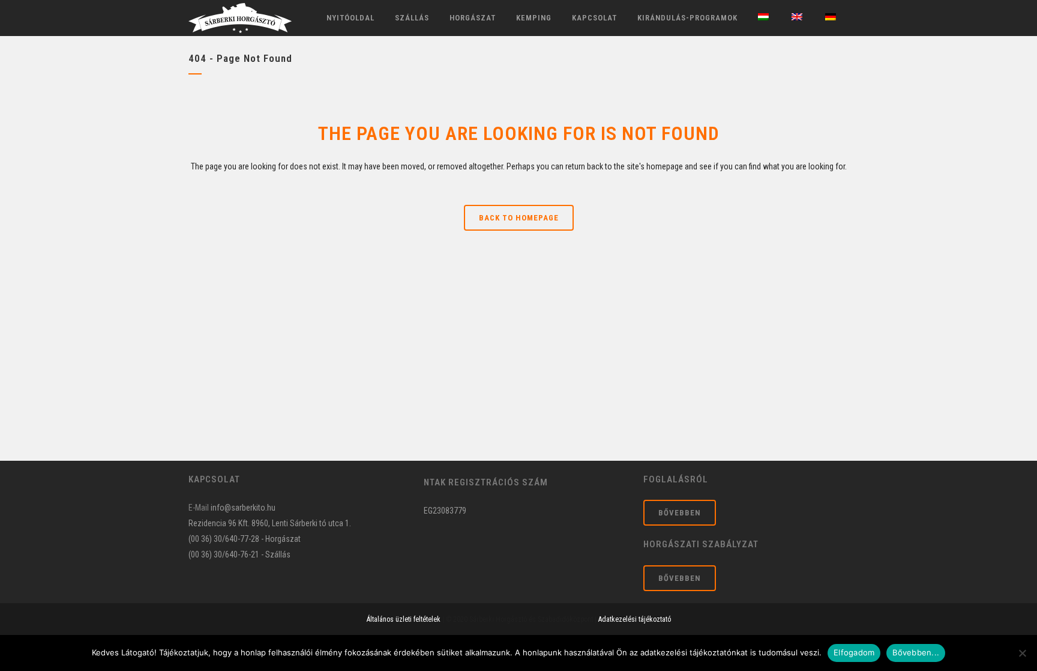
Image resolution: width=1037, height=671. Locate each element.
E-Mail (198, 507)
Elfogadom (854, 652)
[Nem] (1022, 653)
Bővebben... (915, 652)
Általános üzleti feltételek (403, 619)
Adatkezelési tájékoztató (634, 619)
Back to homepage (519, 217)
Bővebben (679, 512)
